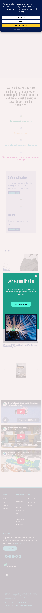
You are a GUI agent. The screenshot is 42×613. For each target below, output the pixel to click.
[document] (21, 306)
